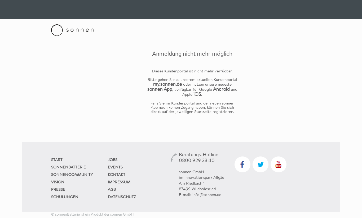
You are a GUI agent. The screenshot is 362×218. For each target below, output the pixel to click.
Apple (191, 95)
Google (214, 90)
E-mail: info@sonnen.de (200, 195)
